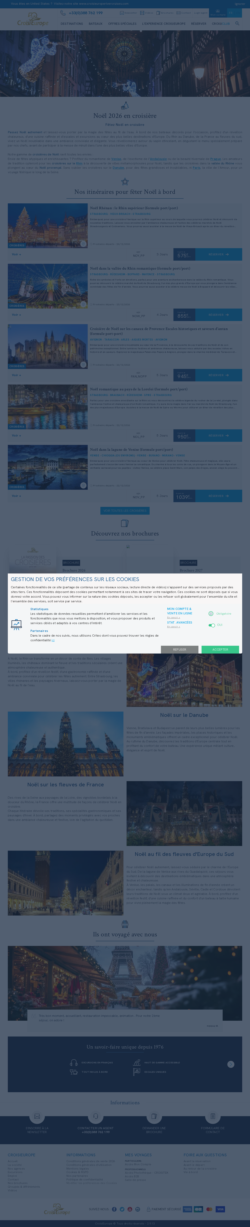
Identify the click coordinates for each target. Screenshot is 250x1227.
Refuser (179, 649)
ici (53, 640)
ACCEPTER (220, 649)
